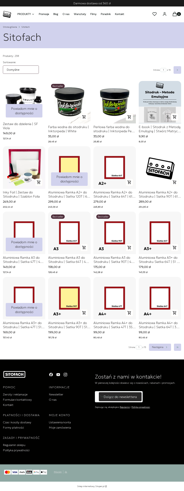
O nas (53, 399)
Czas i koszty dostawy (17, 422)
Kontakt (8, 405)
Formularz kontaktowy (17, 399)
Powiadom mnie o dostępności (24, 111)
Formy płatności (13, 427)
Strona (156, 70)
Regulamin (125, 407)
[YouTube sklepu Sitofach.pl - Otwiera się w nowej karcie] (58, 374)
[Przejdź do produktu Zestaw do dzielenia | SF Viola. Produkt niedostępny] (24, 100)
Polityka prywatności (16, 450)
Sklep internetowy (90, 486)
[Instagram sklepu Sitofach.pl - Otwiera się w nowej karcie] (65, 374)
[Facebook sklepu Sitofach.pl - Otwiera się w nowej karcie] (51, 374)
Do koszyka (174, 117)
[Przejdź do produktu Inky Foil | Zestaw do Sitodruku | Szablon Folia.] (24, 167)
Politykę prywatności (141, 407)
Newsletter (56, 394)
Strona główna (10, 27)
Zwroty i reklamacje (15, 394)
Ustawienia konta (60, 422)
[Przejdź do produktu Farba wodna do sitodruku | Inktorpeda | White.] (69, 102)
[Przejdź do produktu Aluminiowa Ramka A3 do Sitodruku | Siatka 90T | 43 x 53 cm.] (114, 233)
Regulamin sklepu (14, 445)
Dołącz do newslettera (120, 397)
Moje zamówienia (60, 427)
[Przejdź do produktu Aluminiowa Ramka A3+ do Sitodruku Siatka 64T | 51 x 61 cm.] (160, 233)
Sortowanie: (9, 62)
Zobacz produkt (84, 117)
